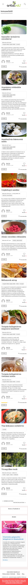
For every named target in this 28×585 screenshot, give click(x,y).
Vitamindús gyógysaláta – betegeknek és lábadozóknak (13, 538)
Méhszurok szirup (9, 280)
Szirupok (21, 283)
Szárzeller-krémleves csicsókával (10, 38)
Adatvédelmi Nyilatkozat (13, 572)
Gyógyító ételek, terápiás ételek (9, 44)
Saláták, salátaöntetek (7, 96)
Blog (23, 574)
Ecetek (4, 474)
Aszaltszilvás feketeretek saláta (12, 140)
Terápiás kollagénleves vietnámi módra (11, 375)
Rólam (18, 574)
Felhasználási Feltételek (8, 574)
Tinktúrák (16, 474)
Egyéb (8, 474)
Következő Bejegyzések (18, 502)
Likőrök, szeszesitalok (7, 195)
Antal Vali (8, 60)
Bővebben (4, 66)
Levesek (18, 44)
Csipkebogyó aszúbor (10, 190)
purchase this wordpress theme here (14, 583)
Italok (17, 283)
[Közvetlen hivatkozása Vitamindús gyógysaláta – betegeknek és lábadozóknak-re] (14, 527)
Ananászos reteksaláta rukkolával (11, 88)
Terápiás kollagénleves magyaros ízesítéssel (11, 327)
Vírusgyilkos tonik (9, 469)
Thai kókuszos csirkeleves (12, 426)
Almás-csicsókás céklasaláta (13, 237)
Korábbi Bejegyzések (8, 501)
